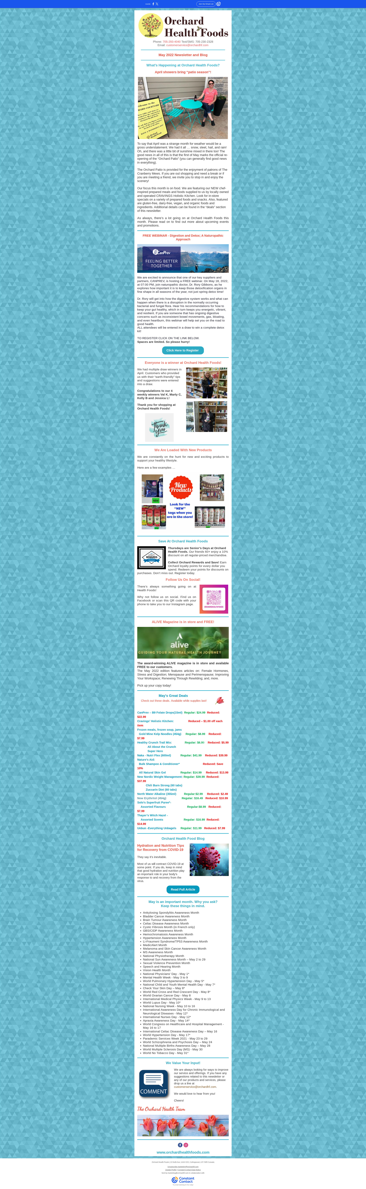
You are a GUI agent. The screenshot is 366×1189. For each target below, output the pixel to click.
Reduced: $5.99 (218, 742)
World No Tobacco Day (158, 1053)
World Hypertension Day (159, 1035)
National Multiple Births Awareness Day (170, 1045)
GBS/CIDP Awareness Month (163, 930)
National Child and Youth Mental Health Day (173, 984)
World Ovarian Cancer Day (161, 995)
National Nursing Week (158, 1006)
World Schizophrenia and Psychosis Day (171, 1042)
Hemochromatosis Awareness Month (168, 934)
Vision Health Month (157, 970)
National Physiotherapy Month (163, 955)
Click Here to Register (183, 350)
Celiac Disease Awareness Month (166, 923)
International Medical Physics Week (167, 999)
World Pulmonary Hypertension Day (167, 981)
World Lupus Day (155, 1002)
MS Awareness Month (158, 952)
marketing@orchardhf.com (178, 1173)
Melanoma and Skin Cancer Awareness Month (174, 948)
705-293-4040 (172, 41)
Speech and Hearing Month (161, 966)
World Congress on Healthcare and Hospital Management (182, 1024)
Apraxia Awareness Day (159, 1020)
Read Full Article (183, 889)
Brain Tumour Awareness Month (165, 920)
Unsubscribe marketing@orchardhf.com (183, 1167)
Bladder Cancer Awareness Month (166, 916)
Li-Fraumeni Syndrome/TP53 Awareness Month (175, 941)
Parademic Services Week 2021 (165, 1038)
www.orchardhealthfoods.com (183, 1152)
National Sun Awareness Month (164, 959)
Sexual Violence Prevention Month (166, 963)
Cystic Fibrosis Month (158, 927)
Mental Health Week (157, 977)
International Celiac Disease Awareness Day (173, 1031)
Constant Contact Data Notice (189, 1170)
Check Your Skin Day (157, 988)
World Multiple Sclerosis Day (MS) (166, 1049)
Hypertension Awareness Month (164, 937)
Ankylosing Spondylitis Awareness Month (171, 912)
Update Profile (170, 1170)
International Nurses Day (160, 1017)
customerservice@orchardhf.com (187, 45)
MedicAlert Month (155, 945)
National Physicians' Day (160, 973)
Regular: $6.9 (194, 742)
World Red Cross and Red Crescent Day (170, 991)
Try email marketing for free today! (183, 1185)
